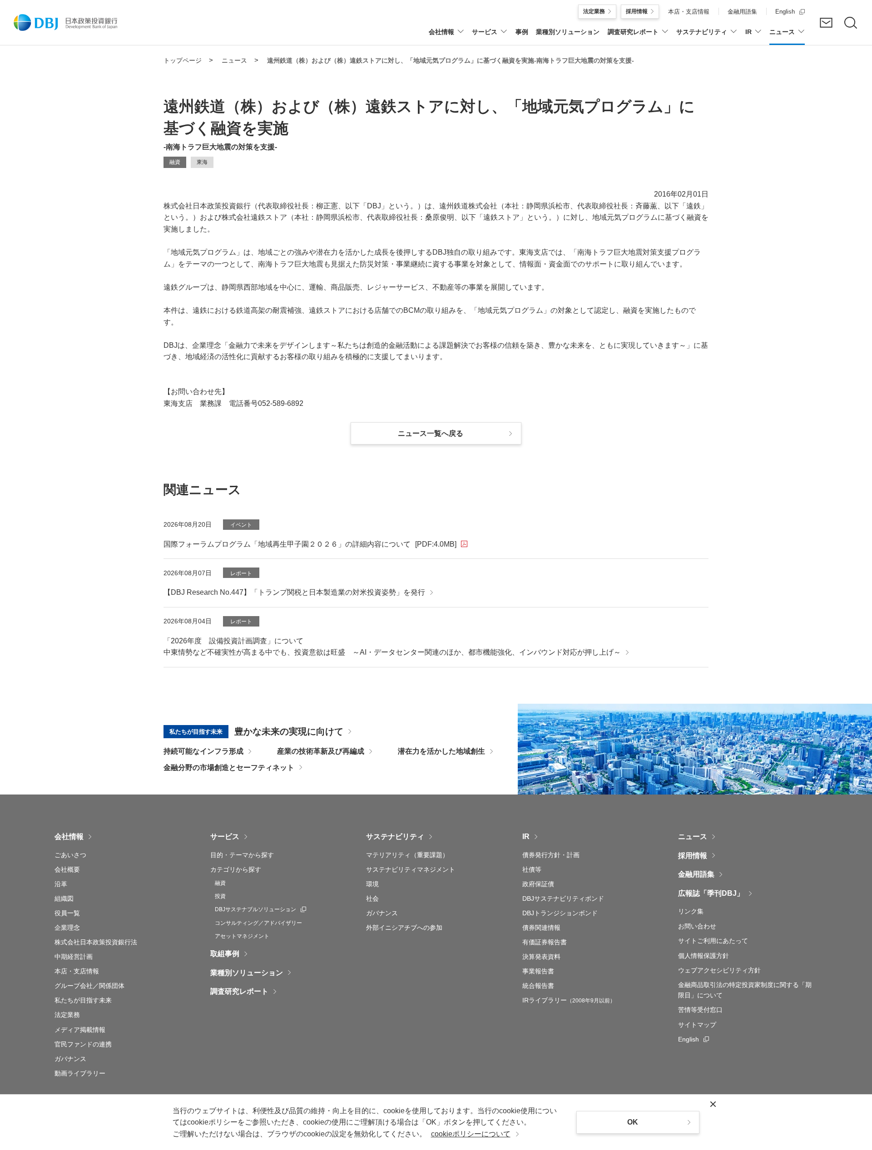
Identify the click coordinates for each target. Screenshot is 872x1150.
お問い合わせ (697, 926)
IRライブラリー (568, 1000)
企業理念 (67, 927)
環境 (372, 884)
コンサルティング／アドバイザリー (258, 923)
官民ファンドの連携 (83, 1044)
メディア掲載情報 (79, 1029)
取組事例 (224, 954)
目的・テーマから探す (242, 855)
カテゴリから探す (235, 869)
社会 (372, 898)
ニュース (692, 836)
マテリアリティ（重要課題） (407, 855)
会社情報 (69, 836)
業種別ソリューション (246, 973)
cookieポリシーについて (470, 1134)
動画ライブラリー (79, 1073)
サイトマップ (697, 1024)
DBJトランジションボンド (560, 913)
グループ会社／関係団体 (89, 985)
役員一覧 (67, 913)
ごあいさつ (70, 855)
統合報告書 (538, 985)
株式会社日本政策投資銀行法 (95, 942)
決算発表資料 (541, 956)
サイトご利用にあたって (713, 940)
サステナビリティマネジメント (410, 869)
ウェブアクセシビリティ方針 (719, 970)
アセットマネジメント (242, 936)
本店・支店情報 (76, 971)
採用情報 (692, 855)
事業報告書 (538, 971)
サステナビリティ (395, 836)
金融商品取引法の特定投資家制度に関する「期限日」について (745, 989)
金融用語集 (696, 874)
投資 (220, 896)
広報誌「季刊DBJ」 (711, 893)
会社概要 (67, 869)
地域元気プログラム (203, 252)
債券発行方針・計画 (551, 855)
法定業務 (67, 1014)
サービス (224, 836)
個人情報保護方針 (703, 955)
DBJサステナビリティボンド (563, 898)
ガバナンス (70, 1058)
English (693, 1039)
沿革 (60, 884)
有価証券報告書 (544, 942)
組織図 (64, 898)
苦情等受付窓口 (700, 1009)
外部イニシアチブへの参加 (404, 927)
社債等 (531, 869)
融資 (220, 883)
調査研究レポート (239, 991)
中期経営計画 (73, 956)
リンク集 (691, 911)
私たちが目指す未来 (83, 1000)
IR (526, 836)
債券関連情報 (541, 927)
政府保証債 (538, 884)
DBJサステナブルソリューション (260, 909)
